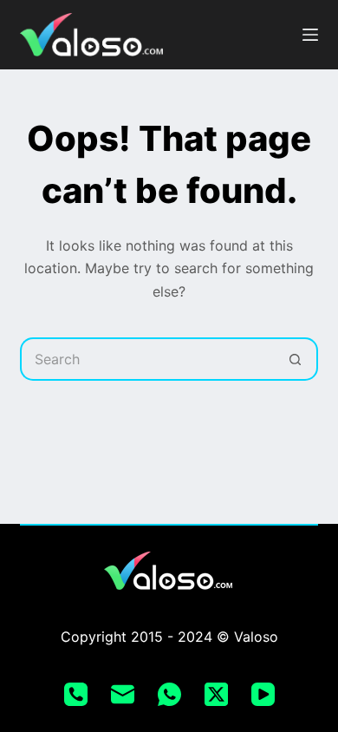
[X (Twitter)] (216, 694)
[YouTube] (263, 694)
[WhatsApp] (169, 694)
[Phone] (76, 694)
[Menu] (310, 34)
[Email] (122, 694)
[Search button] (296, 359)
